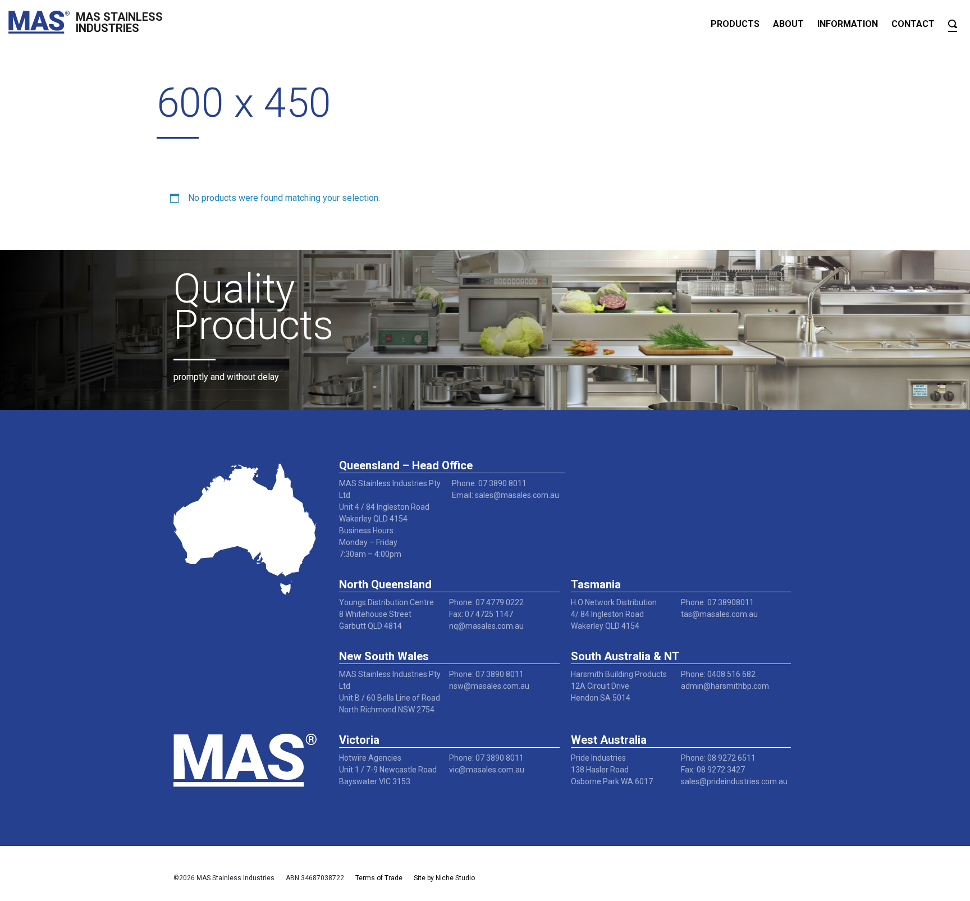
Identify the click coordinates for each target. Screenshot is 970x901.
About (788, 24)
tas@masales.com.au (719, 614)
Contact (913, 24)
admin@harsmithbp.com (725, 686)
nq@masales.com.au (486, 625)
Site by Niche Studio (444, 878)
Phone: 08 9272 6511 (718, 757)
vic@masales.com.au (486, 769)
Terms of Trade (378, 878)
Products (735, 24)
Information (847, 24)
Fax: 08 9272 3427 (713, 769)
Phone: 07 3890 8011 (489, 483)
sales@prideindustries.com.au (734, 781)
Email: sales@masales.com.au (505, 495)
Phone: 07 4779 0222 (486, 602)
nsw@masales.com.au (489, 686)
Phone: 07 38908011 (717, 602)
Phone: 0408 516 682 (718, 674)
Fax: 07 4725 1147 (481, 614)
